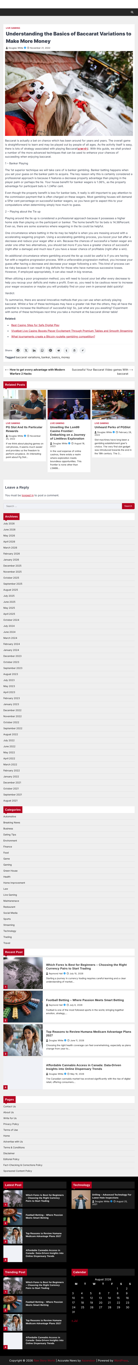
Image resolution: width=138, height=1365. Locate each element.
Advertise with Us (13, 1141)
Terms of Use (10, 1129)
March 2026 (10, 547)
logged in (28, 495)
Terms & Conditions (14, 1147)
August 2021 (10, 800)
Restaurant (9, 906)
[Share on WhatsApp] (42, 350)
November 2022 (12, 716)
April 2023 (9, 692)
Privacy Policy (11, 1124)
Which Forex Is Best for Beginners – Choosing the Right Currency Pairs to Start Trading (45, 1198)
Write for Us (9, 1118)
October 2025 (11, 577)
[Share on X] (26, 350)
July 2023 (9, 680)
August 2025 (10, 589)
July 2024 (9, 625)
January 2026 (11, 559)
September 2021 (12, 794)
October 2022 (11, 722)
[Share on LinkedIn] (34, 350)
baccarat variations (28, 357)
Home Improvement (14, 882)
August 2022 (10, 734)
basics (56, 357)
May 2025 (9, 607)
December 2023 (12, 656)
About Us (8, 1112)
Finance (7, 846)
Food (6, 852)
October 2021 (11, 788)
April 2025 (9, 613)
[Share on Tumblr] (66, 350)
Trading (7, 936)
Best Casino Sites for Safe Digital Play (35, 325)
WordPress (121, 1360)
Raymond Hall (56, 973)
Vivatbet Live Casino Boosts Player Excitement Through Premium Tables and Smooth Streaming (72, 330)
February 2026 (11, 553)
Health (6, 876)
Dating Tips (9, 834)
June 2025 (9, 601)
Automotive (9, 816)
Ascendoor (88, 1360)
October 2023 (11, 662)
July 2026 (9, 523)
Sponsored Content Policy (17, 1170)
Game (6, 858)
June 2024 (9, 631)
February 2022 (11, 770)
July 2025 (8, 595)
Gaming (7, 864)
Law (5, 888)
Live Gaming (13, 28)
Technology (9, 930)
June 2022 (9, 746)
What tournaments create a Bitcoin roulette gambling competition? (53, 336)
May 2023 (9, 686)
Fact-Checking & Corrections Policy (22, 1165)
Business (8, 828)
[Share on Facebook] (18, 350)
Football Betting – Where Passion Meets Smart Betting (85, 1000)
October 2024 (11, 619)
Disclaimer (9, 1153)
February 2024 (11, 644)
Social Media (10, 912)
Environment (10, 840)
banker (45, 357)
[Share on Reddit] (58, 350)
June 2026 (9, 529)
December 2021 (12, 782)
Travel (6, 943)
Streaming (9, 924)
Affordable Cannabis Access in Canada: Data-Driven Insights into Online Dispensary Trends (44, 1253)
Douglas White (16, 48)
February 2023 (11, 698)
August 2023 (10, 674)
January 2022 (11, 776)
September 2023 (12, 668)
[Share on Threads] (74, 350)
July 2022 (9, 740)
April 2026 (9, 541)
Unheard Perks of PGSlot (112, 427)
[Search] (132, 12)
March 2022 (10, 764)
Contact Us (9, 1106)
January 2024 (11, 650)
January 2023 (11, 704)
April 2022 (9, 758)
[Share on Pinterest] (50, 350)
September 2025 (12, 583)
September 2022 (12, 728)
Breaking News (11, 822)
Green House (10, 870)
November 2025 (12, 571)
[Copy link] (82, 350)
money (65, 357)
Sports (7, 918)
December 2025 (12, 565)
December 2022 (12, 710)
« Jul (75, 1320)
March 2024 (10, 637)
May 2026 (9, 535)
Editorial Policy (11, 1159)
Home (6, 1135)
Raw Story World (44, 1360)
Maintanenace (11, 900)
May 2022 (9, 752)
